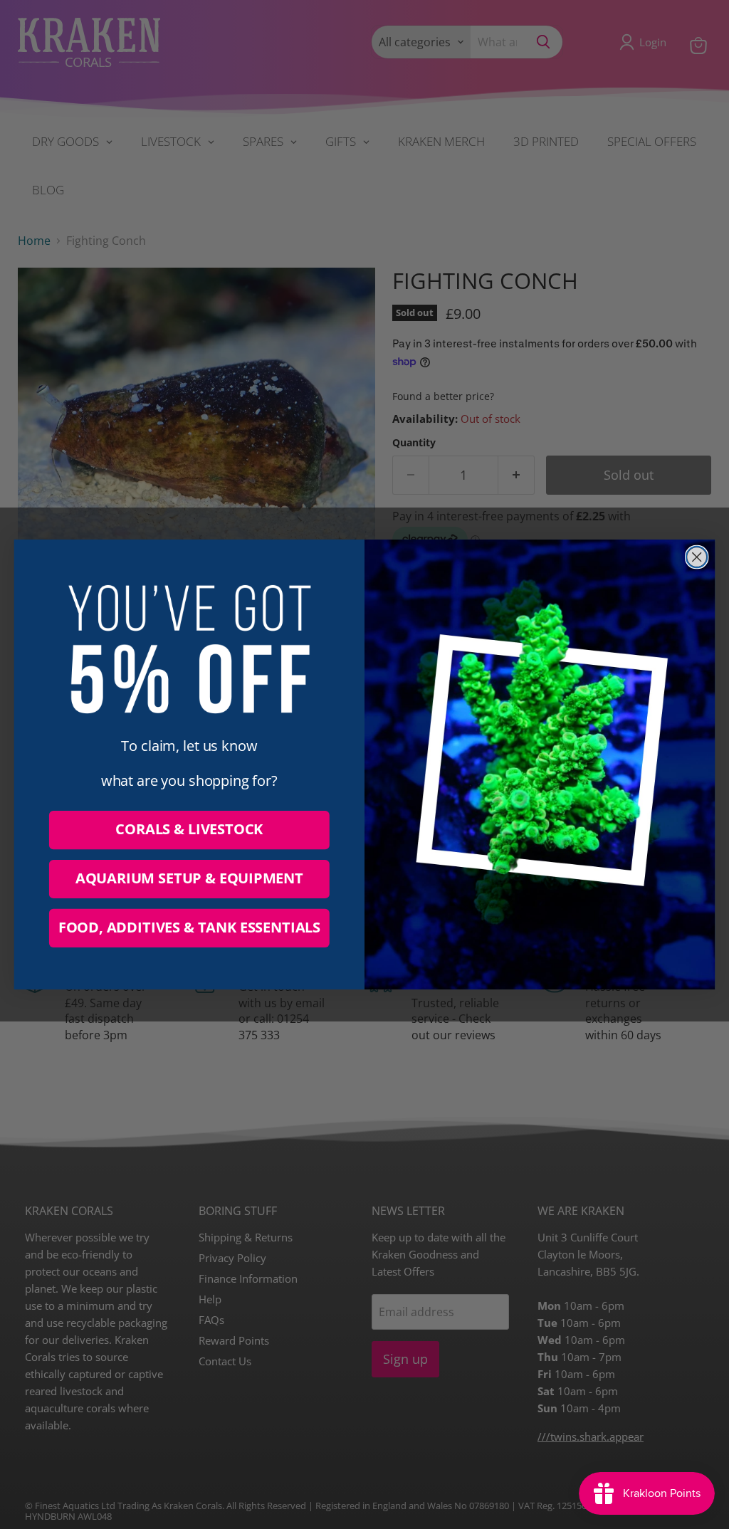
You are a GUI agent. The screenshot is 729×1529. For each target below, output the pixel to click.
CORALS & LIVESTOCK (189, 829)
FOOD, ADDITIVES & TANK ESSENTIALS (189, 927)
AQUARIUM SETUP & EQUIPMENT (189, 878)
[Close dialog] (697, 557)
